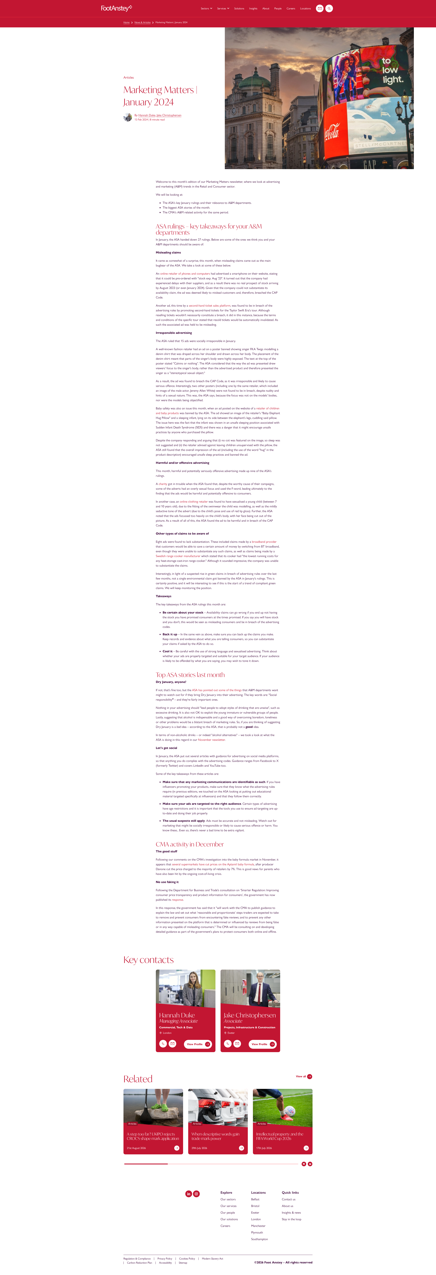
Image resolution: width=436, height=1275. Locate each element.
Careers (291, 8)
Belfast (255, 1199)
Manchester (258, 1226)
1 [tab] (146, 1164)
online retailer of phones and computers (185, 273)
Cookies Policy (187, 1258)
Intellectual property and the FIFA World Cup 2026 (279, 1136)
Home (126, 22)
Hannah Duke (146, 115)
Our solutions (229, 1219)
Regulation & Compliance (137, 1258)
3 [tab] (233, 1164)
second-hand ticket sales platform (209, 305)
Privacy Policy (165, 1258)
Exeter (255, 1212)
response (177, 900)
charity (163, 484)
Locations (305, 8)
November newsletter (211, 740)
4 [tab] (276, 1164)
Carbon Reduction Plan (139, 1262)
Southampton (259, 1239)
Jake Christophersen (169, 115)
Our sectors (228, 1199)
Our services (229, 1206)
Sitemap (183, 1262)
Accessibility (165, 1262)
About (265, 8)
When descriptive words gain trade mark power (215, 1136)
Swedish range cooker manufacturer (178, 556)
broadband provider (264, 542)
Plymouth (257, 1232)
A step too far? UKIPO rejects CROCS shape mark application (153, 1136)
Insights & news (291, 1212)
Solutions (239, 8)
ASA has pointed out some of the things (217, 690)
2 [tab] (189, 1164)
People (278, 8)
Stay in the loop (291, 1219)
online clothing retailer (194, 501)
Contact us (288, 1199)
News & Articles (143, 22)
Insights (253, 8)
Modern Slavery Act (212, 1258)
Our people (228, 1212)
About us (287, 1206)
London (256, 1219)
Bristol (255, 1206)
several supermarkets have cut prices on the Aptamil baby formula (213, 864)
